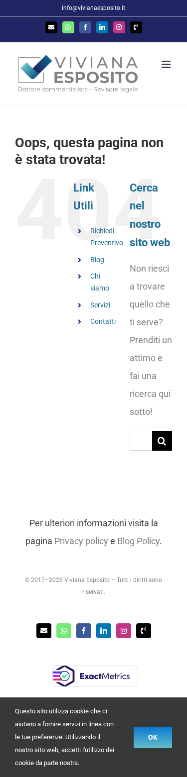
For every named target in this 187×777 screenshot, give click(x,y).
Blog (97, 260)
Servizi (100, 305)
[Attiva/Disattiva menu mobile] (167, 64)
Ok (153, 737)
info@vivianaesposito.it (93, 7)
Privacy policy (81, 541)
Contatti (103, 321)
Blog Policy (138, 541)
